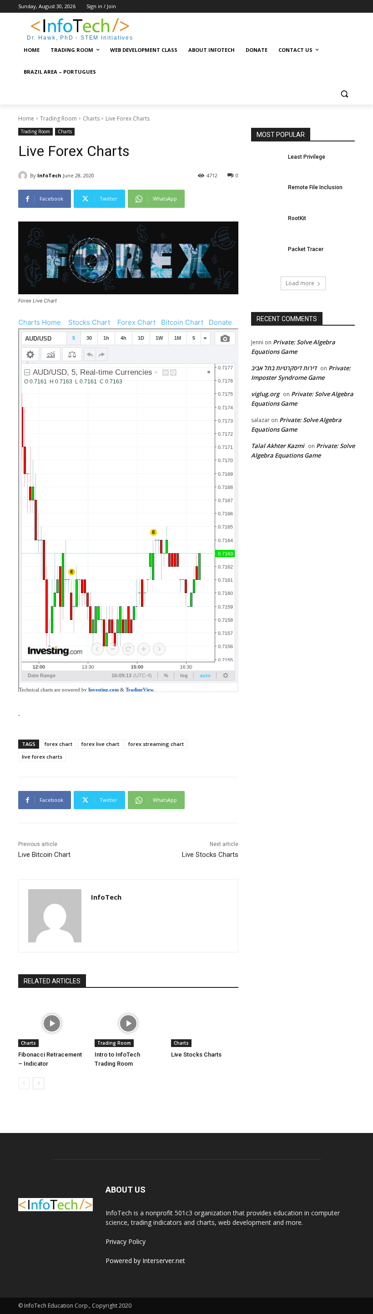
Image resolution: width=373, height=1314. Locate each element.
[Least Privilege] (266, 164)
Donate (220, 322)
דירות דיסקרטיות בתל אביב (284, 368)
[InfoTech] (24, 175)
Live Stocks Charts (210, 855)
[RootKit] (266, 226)
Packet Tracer (305, 249)
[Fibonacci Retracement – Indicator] (52, 1023)
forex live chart (100, 743)
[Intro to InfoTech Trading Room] (128, 1023)
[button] (344, 94)
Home (26, 118)
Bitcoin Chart (182, 322)
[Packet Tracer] (266, 256)
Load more (300, 283)
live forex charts (42, 756)
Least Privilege (306, 157)
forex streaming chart (156, 743)
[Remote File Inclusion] (266, 195)
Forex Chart (136, 322)
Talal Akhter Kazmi (277, 446)
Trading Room (58, 118)
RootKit (297, 218)
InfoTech (49, 175)
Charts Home (39, 322)
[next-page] (38, 1083)
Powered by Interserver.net (145, 1260)
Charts (91, 118)
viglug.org (265, 394)
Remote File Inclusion (315, 187)
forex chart (58, 743)
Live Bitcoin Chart (44, 855)
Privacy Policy (126, 1241)
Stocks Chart (89, 322)
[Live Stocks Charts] (204, 1023)
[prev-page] (24, 1083)
